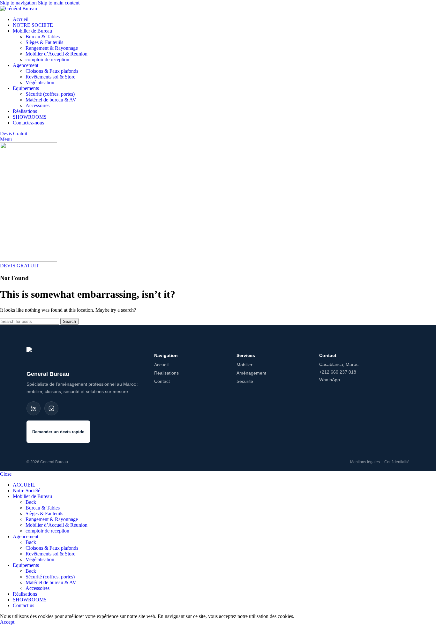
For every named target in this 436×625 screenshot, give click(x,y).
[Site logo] (18, 8)
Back (31, 502)
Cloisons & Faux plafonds (52, 71)
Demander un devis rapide (58, 431)
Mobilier (244, 364)
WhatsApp (329, 379)
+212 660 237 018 (337, 372)
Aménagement (251, 373)
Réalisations (166, 373)
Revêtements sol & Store (50, 76)
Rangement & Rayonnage (52, 48)
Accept (7, 622)
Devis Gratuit (13, 133)
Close (5, 474)
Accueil (161, 364)
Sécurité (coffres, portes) (50, 94)
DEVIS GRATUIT (19, 265)
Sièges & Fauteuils (44, 42)
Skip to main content (58, 2)
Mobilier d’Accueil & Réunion (56, 53)
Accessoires (37, 105)
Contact (162, 381)
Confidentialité (397, 462)
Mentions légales (365, 462)
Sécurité (245, 381)
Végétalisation (40, 82)
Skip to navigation (19, 2)
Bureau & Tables (43, 36)
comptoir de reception (47, 59)
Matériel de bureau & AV (51, 99)
